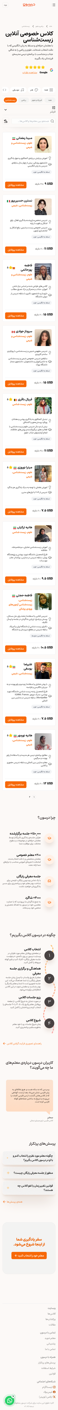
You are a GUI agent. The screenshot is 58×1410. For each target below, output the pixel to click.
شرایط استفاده (48, 1368)
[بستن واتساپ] (13, 1396)
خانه (50, 26)
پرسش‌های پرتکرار (47, 1362)
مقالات (52, 1325)
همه (50, 100)
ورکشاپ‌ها (50, 1319)
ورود (5, 5)
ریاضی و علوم (39, 26)
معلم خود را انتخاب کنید (31, 1255)
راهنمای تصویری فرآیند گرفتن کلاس (24, 1043)
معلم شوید (50, 1338)
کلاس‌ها (52, 1314)
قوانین (52, 1373)
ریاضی (23, 100)
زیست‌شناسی (26, 26)
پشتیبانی (51, 1344)
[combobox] (5, 121)
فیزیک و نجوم (37, 100)
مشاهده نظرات (29, 72)
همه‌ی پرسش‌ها (14, 1202)
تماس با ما (50, 1349)
